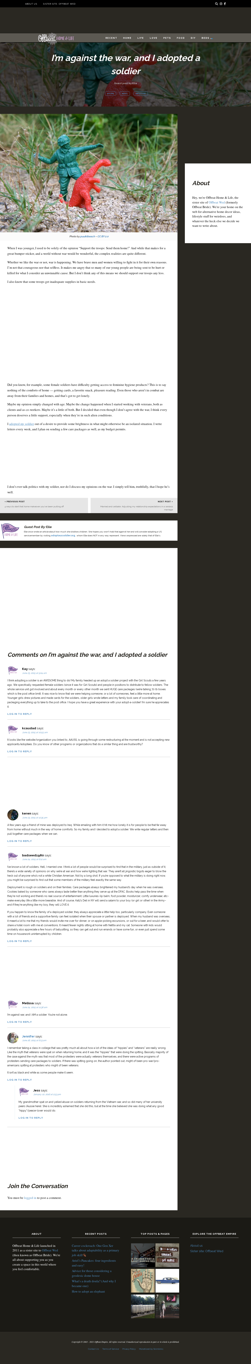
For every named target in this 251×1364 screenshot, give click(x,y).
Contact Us (93, 1349)
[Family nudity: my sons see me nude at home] (167, 1255)
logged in (30, 1198)
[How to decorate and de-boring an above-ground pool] (143, 1307)
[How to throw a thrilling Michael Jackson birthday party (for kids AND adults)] (167, 1307)
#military (141, 94)
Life (140, 38)
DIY (193, 38)
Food (181, 38)
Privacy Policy (129, 1349)
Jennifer (28, 1036)
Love (153, 38)
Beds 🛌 (207, 38)
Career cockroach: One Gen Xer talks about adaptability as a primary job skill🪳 (95, 1250)
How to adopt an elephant (88, 1291)
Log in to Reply (19, 713)
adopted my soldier (21, 424)
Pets (167, 38)
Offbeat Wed (217, 202)
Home (127, 38)
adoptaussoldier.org (63, 535)
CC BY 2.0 (102, 236)
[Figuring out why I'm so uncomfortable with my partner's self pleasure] (143, 1281)
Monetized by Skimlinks (151, 1349)
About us (31, 4)
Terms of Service (110, 1349)
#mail (125, 94)
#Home (110, 94)
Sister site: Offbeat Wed (59, 4)
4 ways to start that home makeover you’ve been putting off (34, 506)
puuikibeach (87, 236)
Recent (111, 38)
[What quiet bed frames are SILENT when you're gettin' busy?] (143, 1255)
